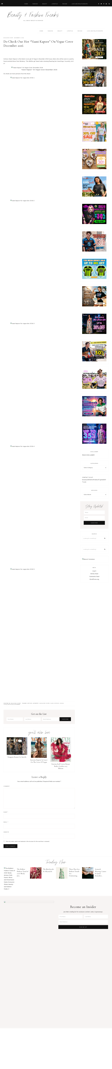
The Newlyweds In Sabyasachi (48, 870)
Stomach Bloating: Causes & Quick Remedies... (100, 872)
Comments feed (94, 576)
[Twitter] (102, 1)
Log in (94, 571)
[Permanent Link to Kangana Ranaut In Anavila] (17, 754)
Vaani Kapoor (54, 703)
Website (6, 832)
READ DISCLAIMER (88, 455)
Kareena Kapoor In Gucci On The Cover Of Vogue (38, 761)
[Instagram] (107, 1)
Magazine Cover (8, 37)
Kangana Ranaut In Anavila (17, 757)
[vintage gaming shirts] (94, 251)
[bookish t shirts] (94, 196)
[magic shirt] (94, 333)
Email (6, 822)
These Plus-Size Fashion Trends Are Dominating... (74, 872)
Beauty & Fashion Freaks (33, 16)
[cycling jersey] (94, 361)
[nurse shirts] (94, 168)
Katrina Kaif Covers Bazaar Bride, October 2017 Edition (61, 766)
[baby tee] (94, 278)
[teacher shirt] (94, 141)
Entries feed (94, 573)
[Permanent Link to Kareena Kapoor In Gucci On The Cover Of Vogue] (39, 757)
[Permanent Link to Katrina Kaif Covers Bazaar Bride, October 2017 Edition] (61, 761)
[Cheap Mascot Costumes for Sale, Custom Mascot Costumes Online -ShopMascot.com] (88, 559)
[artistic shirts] (94, 443)
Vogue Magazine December (12, 704)
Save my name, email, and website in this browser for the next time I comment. (28, 841)
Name (6, 812)
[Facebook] (99, 1)
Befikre (29, 703)
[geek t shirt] (94, 416)
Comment (7, 786)
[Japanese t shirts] (94, 86)
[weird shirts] (94, 223)
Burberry (36, 703)
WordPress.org (94, 579)
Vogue (62, 703)
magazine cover (45, 703)
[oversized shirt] (94, 59)
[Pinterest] (104, 1)
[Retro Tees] (94, 114)
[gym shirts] (94, 306)
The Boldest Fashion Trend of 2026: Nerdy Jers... (22, 872)
